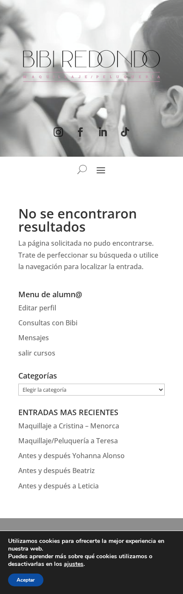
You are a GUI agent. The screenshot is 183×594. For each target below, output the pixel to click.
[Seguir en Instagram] (58, 132)
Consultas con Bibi (47, 322)
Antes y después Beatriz (56, 470)
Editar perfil (37, 308)
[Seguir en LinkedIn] (102, 132)
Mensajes (33, 337)
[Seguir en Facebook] (80, 132)
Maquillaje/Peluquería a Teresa (68, 440)
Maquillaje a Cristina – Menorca (68, 425)
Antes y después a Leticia (58, 486)
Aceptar (26, 580)
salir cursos (36, 353)
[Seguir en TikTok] (124, 132)
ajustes (73, 564)
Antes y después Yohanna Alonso (71, 455)
